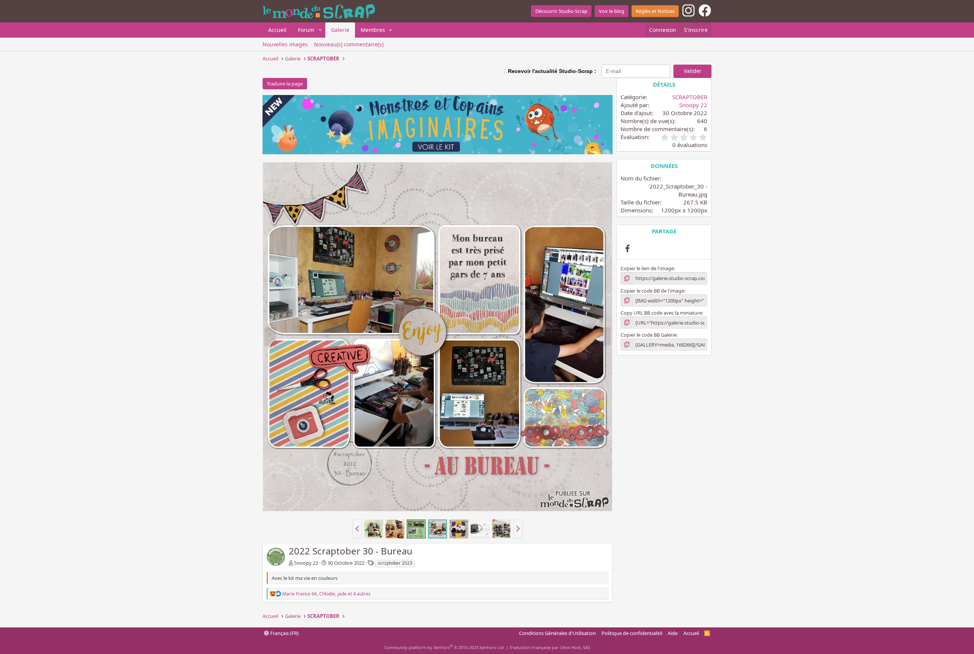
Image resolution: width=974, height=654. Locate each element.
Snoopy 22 (306, 562)
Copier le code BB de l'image (652, 290)
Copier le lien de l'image (647, 268)
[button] (320, 30)
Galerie (340, 29)
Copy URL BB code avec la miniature (661, 312)
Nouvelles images (285, 44)
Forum (306, 29)
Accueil (277, 29)
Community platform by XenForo (444, 647)
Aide (673, 633)
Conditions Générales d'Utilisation (557, 633)
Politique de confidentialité (632, 633)
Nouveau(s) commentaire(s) (349, 44)
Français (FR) (284, 633)
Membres (373, 29)
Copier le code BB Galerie (648, 334)
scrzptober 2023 (395, 563)
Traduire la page (285, 83)
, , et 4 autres (326, 594)
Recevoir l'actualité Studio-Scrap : (552, 71)
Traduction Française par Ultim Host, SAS (549, 647)
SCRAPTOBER (689, 97)
